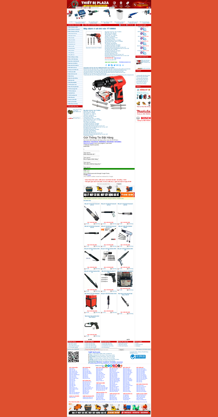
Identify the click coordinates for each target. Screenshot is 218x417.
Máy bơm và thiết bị (72, 63)
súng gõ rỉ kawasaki (102, 198)
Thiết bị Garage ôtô (72, 88)
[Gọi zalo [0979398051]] (144, 49)
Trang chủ (78, 7)
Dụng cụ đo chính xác (73, 69)
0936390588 (120, 362)
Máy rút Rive (71, 50)
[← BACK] (90, 339)
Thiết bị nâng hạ (72, 90)
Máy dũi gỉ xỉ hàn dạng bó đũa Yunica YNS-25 (125, 294)
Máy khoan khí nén (73, 33)
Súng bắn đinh (72, 48)
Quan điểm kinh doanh (74, 345)
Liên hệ (87, 7)
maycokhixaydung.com (116, 363)
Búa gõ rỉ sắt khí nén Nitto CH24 (108, 293)
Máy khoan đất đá (114, 391)
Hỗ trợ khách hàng (105, 341)
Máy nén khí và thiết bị (73, 65)
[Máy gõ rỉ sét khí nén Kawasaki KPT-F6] (91, 238)
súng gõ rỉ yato (120, 198)
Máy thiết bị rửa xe (72, 67)
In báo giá (122, 25)
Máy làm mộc (71, 80)
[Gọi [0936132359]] (141, 54)
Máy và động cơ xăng (73, 56)
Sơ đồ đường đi (105, 347)
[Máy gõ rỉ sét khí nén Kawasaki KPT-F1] (91, 221)
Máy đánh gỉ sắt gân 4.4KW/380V (125, 271)
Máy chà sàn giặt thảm (73, 86)
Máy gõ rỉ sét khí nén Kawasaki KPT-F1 (92, 204)
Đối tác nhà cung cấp (123, 341)
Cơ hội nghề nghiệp (73, 347)
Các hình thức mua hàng (107, 345)
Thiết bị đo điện (72, 71)
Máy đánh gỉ (71, 52)
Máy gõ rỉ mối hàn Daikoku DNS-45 (92, 272)
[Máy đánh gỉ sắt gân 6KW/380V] (91, 309)
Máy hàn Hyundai (127, 378)
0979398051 (113, 362)
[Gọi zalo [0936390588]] (144, 39)
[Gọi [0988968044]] (141, 34)
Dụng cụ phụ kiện (72, 99)
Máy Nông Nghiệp (72, 82)
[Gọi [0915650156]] (141, 44)
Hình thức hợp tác (123, 344)
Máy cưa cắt (71, 46)
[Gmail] (117, 66)
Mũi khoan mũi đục (84, 402)
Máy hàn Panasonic (127, 379)
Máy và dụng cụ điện (73, 27)
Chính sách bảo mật (90, 343)
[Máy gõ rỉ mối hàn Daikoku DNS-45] (91, 288)
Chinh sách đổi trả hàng (90, 345)
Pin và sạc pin (108, 402)
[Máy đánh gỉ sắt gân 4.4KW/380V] (125, 286)
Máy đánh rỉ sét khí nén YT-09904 (94, 47)
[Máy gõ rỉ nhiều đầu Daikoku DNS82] (125, 242)
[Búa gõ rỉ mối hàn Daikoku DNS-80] (108, 261)
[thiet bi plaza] (73, 362)
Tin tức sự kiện (138, 341)
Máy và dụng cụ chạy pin (74, 29)
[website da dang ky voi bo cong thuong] (138, 359)
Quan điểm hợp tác (123, 343)
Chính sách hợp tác (123, 345)
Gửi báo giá (130, 25)
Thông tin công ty (72, 341)
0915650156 (106, 362)
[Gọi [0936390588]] (141, 39)
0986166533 (99, 362)
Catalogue (137, 345)
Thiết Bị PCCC (71, 93)
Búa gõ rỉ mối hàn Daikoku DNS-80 (108, 249)
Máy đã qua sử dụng (73, 103)
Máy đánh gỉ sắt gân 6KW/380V (92, 293)
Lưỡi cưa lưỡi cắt (101, 402)
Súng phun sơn (72, 44)
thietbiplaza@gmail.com (95, 363)
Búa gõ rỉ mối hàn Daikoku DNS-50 (92, 249)
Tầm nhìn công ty (73, 344)
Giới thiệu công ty (73, 343)
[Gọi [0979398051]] (141, 49)
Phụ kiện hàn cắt (116, 402)
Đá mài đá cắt (92, 402)
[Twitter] (114, 66)
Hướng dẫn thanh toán (107, 344)
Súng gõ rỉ (89, 198)
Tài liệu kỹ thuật (139, 344)
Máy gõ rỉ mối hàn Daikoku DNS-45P (125, 249)
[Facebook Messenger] (109, 66)
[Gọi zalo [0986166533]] (144, 30)
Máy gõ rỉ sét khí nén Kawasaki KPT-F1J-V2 (108, 227)
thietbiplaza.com (107, 363)
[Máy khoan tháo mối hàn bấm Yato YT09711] (91, 333)
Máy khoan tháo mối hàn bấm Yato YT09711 (92, 317)
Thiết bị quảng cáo (72, 95)
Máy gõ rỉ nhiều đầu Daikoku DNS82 (125, 227)
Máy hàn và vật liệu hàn (73, 61)
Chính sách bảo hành (90, 344)
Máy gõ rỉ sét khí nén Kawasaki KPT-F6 (92, 227)
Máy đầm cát (71, 54)
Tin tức (137, 343)
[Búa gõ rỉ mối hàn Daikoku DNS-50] (91, 261)
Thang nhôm (126, 399)
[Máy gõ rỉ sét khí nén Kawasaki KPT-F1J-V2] (108, 240)
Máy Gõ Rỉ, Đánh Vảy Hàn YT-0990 (109, 272)
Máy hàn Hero (126, 376)
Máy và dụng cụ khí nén (73, 31)
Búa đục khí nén (72, 35)
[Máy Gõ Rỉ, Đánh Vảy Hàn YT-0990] (108, 283)
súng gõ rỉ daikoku (112, 198)
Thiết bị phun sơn (72, 84)
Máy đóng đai (71, 97)
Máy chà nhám (72, 39)
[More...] (123, 66)
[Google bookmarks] (120, 66)
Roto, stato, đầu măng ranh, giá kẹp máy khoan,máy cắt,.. (134, 402)
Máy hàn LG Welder (127, 380)
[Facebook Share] (106, 66)
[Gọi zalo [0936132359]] (144, 54)
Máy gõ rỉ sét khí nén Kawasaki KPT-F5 (125, 204)
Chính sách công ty (89, 341)
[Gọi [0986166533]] (141, 30)
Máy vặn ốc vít (72, 42)
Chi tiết (87, 223)
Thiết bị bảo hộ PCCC (88, 398)
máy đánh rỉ (95, 198)
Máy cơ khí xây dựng (73, 59)
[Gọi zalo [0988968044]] (144, 34)
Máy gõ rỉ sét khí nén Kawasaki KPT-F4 (108, 204)
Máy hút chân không (73, 78)
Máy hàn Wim (126, 377)
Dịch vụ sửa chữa (72, 101)
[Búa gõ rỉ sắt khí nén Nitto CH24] (108, 309)
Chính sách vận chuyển (90, 347)
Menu (83, 7)
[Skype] (111, 66)
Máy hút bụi (71, 76)
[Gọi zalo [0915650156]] (144, 44)
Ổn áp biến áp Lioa (100, 390)
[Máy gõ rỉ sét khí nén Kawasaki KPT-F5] (125, 221)
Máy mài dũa (71, 37)
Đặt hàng (97, 223)
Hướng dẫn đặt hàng (107, 343)
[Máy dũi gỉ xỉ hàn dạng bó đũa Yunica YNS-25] (125, 307)
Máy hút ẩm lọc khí (72, 73)
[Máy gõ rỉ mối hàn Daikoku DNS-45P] (123, 265)
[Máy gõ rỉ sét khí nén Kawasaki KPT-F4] (108, 220)
